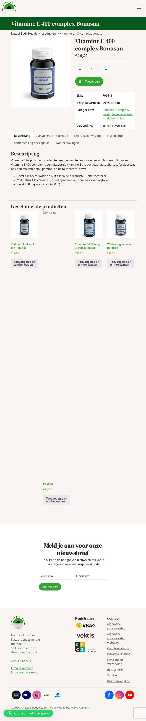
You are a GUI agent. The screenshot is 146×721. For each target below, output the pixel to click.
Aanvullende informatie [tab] (52, 136)
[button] (28, 713)
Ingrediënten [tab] (115, 136)
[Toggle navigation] (139, 8)
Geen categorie (122, 114)
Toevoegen (92, 81)
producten (48, 33)
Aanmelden (50, 587)
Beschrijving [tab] (22, 136)
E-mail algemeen (22, 668)
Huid (106, 118)
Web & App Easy (80, 707)
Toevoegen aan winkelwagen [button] (24, 263)
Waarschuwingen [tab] (67, 143)
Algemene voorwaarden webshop (116, 638)
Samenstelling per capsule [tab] (31, 143)
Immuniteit (117, 118)
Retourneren (115, 670)
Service (112, 675)
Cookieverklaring (118, 648)
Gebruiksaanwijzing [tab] (87, 136)
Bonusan (108, 110)
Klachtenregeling (118, 681)
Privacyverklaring (119, 654)
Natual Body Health (24, 33)
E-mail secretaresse (24, 672)
